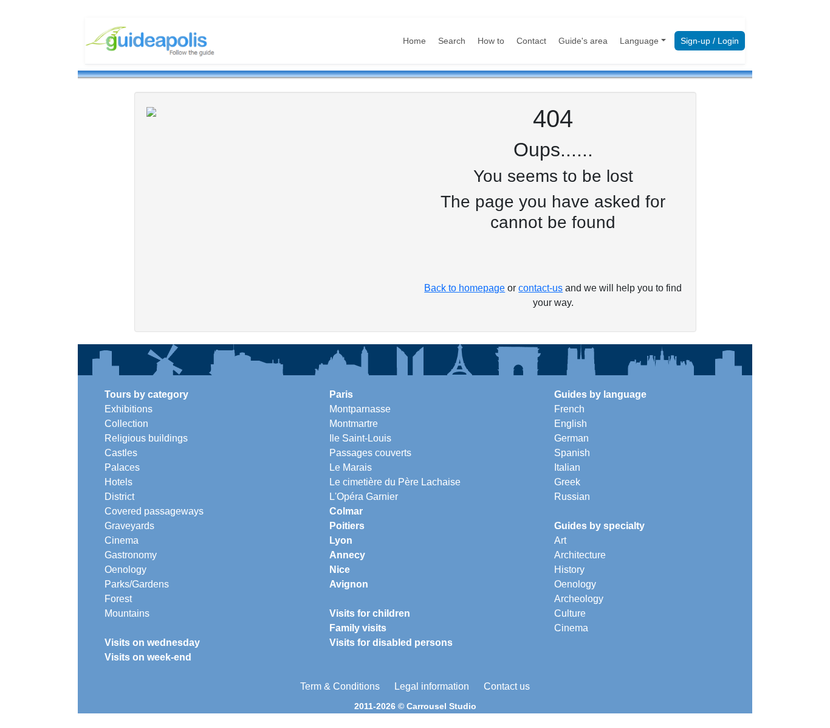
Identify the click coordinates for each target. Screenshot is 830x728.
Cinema (122, 540)
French (569, 409)
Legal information (431, 686)
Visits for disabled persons (391, 642)
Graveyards (129, 526)
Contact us (507, 686)
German (571, 438)
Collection (126, 423)
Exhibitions (129, 409)
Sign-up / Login (710, 41)
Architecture (580, 555)
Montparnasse (360, 409)
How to (491, 41)
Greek (567, 482)
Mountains (127, 613)
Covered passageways (154, 511)
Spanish (572, 453)
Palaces (122, 467)
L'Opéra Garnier (363, 496)
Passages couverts (370, 453)
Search (451, 41)
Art (560, 540)
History (569, 569)
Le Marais (350, 467)
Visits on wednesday (152, 642)
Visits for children (369, 613)
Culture (570, 613)
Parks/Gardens (137, 584)
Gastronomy (131, 555)
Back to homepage (464, 288)
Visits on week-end (148, 657)
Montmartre (353, 423)
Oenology (125, 569)
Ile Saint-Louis (360, 438)
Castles (121, 453)
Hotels (118, 482)
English (570, 423)
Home (414, 41)
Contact (531, 41)
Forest (118, 599)
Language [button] (639, 41)
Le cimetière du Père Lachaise (395, 482)
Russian (572, 496)
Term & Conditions (340, 686)
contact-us (540, 288)
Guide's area (583, 41)
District (119, 496)
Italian (567, 467)
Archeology (578, 599)
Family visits (357, 628)
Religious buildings (146, 438)
